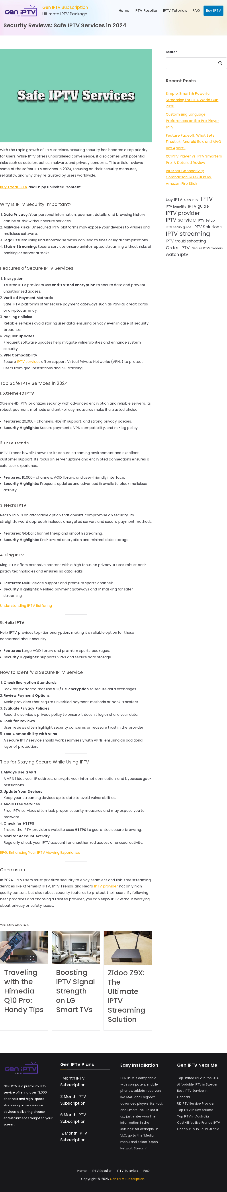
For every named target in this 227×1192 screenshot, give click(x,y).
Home (124, 10)
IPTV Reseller (146, 10)
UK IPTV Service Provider (196, 1103)
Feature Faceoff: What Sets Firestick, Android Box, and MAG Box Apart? (193, 142)
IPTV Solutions (208, 227)
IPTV (207, 199)
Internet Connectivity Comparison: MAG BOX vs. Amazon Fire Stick (189, 177)
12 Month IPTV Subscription (73, 1136)
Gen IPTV (191, 200)
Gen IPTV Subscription (65, 7)
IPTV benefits (176, 207)
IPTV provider (106, 886)
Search (172, 52)
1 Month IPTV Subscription (73, 1081)
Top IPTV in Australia (193, 1116)
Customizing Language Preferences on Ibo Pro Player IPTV (192, 121)
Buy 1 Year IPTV (13, 187)
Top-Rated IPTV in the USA (198, 1078)
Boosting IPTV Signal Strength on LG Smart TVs (75, 991)
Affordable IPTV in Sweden (197, 1084)
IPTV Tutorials (175, 10)
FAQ (196, 10)
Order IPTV (178, 248)
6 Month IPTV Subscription (73, 1118)
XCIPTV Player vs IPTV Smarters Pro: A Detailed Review (194, 159)
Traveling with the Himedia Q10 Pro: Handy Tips (24, 991)
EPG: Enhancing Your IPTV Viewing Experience (40, 852)
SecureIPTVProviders (207, 248)
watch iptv (177, 255)
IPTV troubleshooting (186, 241)
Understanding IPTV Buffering (26, 605)
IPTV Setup (206, 220)
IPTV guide (198, 206)
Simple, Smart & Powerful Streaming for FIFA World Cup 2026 (192, 100)
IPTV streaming (188, 234)
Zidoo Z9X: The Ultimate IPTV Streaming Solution (126, 996)
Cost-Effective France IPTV (198, 1122)
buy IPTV (174, 199)
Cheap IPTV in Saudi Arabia (198, 1129)
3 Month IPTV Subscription (73, 1100)
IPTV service (181, 220)
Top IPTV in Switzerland (195, 1110)
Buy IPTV (213, 10)
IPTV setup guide (179, 227)
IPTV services (28, 361)
